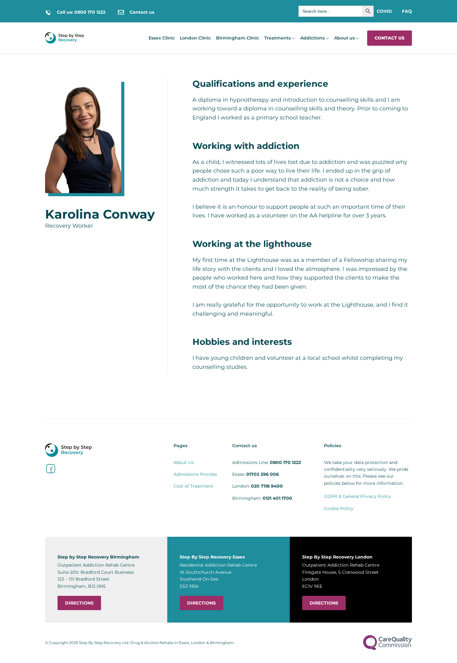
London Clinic (195, 38)
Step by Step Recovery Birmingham (98, 557)
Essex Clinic (162, 38)
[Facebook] (50, 468)
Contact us (389, 38)
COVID (384, 11)
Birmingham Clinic (237, 38)
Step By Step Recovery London (337, 557)
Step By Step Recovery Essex (212, 557)
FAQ (407, 11)
